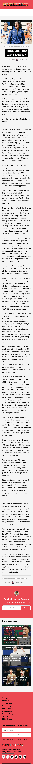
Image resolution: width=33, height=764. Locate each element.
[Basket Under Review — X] (3, 757)
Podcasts (5, 701)
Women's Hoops (8, 714)
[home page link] (15, 4)
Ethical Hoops (7, 719)
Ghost (17, 751)
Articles (5, 698)
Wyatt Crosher (23, 59)
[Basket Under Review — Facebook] (8, 757)
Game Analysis (7, 706)
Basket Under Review (8, 753)
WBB (7, 18)
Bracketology (7, 711)
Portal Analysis (7, 708)
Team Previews (7, 703)
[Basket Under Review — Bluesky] (12, 757)
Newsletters (10, 739)
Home (3, 18)
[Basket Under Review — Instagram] (24, 757)
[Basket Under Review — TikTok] (16, 757)
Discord (5, 716)
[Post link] (16, 635)
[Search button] (30, 13)
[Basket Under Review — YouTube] (20, 757)
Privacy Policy (22, 739)
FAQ (3, 739)
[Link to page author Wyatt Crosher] (17, 60)
